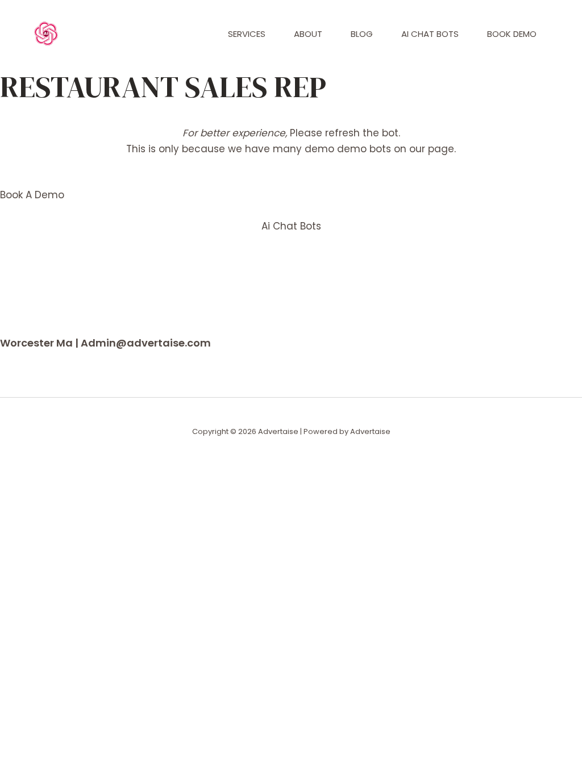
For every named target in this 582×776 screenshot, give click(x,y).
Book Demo (512, 34)
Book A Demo (32, 195)
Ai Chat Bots (430, 34)
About (308, 34)
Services (246, 34)
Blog (362, 34)
